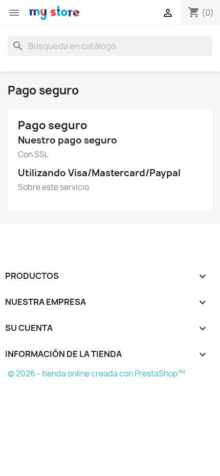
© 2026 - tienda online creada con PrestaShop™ (96, 373)
